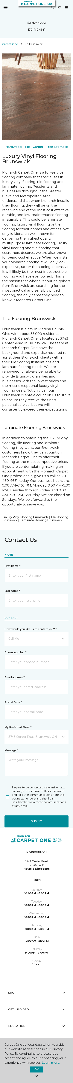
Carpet (38, 147)
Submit (36, 821)
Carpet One (10, 44)
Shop (12, 992)
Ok (36, 1069)
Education (16, 1026)
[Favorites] (59, 7)
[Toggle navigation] (5, 7)
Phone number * (15, 652)
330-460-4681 (36, 29)
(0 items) (66, 7)
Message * (11, 750)
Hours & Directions (37, 868)
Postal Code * (13, 702)
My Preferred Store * (17, 727)
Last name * (12, 591)
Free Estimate (57, 147)
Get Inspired (18, 1009)
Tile (27, 147)
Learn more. (51, 1062)
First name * (12, 566)
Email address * (14, 677)
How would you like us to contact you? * (30, 629)
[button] (52, 7)
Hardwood (13, 147)
